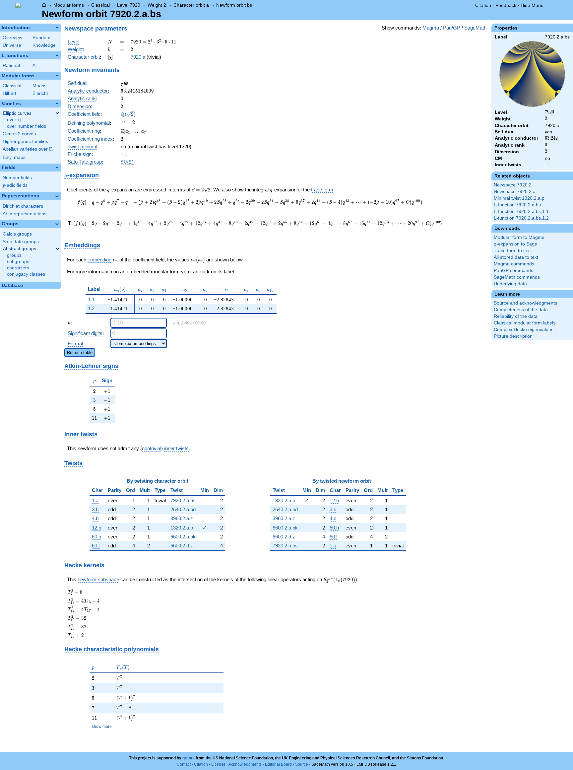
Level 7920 (128, 5)
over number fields (26, 126)
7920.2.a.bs (183, 500)
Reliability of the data (516, 316)
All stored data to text (516, 257)
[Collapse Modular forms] (57, 75)
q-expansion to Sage (515, 244)
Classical (100, 5)
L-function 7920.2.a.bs (517, 204)
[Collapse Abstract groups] (57, 248)
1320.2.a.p (181, 527)
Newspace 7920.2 (513, 184)
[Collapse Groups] (57, 224)
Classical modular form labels (524, 322)
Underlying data (510, 283)
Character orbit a (191, 5)
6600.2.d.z (181, 545)
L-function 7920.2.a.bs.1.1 (521, 211)
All (34, 65)
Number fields (17, 177)
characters (18, 267)
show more (102, 726)
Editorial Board (278, 764)
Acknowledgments (245, 764)
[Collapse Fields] (57, 167)
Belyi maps (14, 157)
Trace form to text (512, 250)
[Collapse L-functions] (57, 55)
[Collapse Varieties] (57, 103)
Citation (483, 5)
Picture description (513, 336)
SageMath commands (517, 277)
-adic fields (15, 185)
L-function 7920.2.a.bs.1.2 (521, 218)
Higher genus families (25, 141)
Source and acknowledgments (525, 303)
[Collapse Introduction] (57, 27)
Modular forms (68, 5)
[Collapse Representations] (57, 196)
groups (14, 255)
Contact (184, 764)
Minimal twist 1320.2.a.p (519, 198)
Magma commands (514, 263)
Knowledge (44, 45)
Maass (39, 85)
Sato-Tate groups (21, 241)
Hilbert (9, 93)
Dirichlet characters (23, 206)
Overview (12, 37)
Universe (12, 45)
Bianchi (40, 93)
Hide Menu (532, 5)
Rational (11, 65)
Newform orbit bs (234, 5)
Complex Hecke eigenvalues (523, 329)
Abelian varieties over (28, 149)
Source (301, 764)
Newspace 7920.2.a (515, 191)
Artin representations (24, 213)
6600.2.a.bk (183, 536)
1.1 (91, 299)
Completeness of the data (521, 309)
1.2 (91, 308)
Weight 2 (157, 5)
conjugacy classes (26, 274)
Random (41, 37)
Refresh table (80, 352)
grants (188, 758)
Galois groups (17, 234)
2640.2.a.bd (183, 509)
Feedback (505, 5)
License (218, 764)
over (14, 119)
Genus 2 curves (19, 133)
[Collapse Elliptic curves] (57, 113)
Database (12, 285)
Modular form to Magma (519, 237)
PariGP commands (513, 270)
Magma (430, 28)
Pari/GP (451, 28)
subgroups (18, 261)
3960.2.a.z (181, 518)
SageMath (475, 28)
